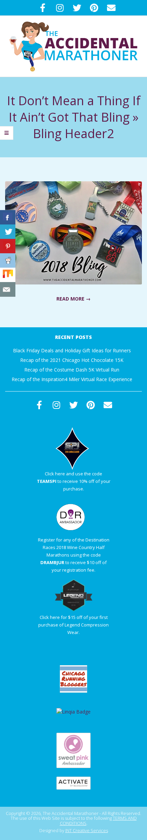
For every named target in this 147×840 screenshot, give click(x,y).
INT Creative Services (86, 830)
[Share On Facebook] (7, 217)
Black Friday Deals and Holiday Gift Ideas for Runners (72, 350)
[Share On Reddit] (7, 260)
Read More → (73, 298)
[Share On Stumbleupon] (7, 275)
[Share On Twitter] (7, 231)
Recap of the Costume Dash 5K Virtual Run (71, 369)
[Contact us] (7, 289)
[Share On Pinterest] (7, 246)
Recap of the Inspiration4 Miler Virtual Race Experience (72, 379)
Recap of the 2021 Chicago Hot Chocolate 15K (71, 360)
